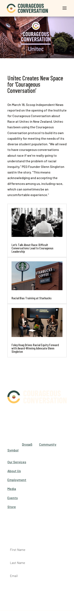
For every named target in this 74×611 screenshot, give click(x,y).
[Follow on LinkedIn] (35, 413)
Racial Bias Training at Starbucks (32, 298)
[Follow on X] (19, 413)
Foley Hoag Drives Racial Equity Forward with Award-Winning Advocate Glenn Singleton (35, 348)
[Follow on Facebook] (10, 413)
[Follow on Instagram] (27, 413)
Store (11, 507)
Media (11, 489)
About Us (14, 471)
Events (12, 498)
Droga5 (27, 444)
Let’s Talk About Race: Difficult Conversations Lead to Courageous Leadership (32, 248)
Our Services (16, 462)
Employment (16, 480)
